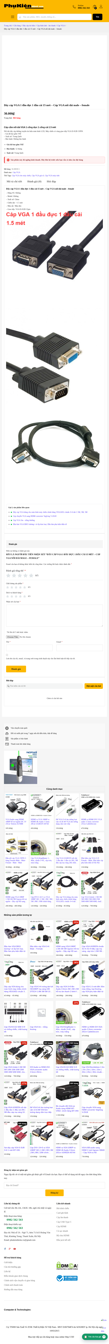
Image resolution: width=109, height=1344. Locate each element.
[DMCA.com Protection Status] (67, 1265)
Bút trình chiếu (62, 1208)
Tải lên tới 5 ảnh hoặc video (17, 632)
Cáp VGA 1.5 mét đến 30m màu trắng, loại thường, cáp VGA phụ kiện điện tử (93, 988)
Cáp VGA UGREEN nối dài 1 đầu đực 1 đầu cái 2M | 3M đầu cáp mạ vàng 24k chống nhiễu (15, 1110)
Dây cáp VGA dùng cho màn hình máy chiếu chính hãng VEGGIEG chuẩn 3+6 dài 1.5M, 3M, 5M (50, 512)
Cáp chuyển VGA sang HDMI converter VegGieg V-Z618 (34, 516)
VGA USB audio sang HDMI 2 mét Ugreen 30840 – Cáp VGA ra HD (93, 1150)
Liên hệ (7, 1271)
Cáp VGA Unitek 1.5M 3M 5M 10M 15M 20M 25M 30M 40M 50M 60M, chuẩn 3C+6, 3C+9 (15, 1069)
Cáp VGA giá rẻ (38, 176)
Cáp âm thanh (62, 1217)
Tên (8, 642)
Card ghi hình (62, 1213)
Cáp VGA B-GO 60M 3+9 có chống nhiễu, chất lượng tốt (15, 1029)
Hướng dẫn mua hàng (13, 1289)
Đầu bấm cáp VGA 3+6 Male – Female (39, 947)
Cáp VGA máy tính (52, 176)
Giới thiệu (8, 1262)
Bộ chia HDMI (62, 1235)
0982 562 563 (15, 1219)
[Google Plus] (9, 1249)
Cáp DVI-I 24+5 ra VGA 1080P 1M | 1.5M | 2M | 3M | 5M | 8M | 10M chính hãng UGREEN (41, 1150)
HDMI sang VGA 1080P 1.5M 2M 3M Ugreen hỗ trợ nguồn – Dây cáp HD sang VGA (67, 948)
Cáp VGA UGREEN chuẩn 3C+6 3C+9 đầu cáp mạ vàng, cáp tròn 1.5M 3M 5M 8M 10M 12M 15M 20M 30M (93, 948)
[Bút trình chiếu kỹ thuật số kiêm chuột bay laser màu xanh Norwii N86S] (20, 767)
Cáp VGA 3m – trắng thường (38, 1028)
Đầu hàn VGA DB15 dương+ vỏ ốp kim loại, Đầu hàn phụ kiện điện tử (40, 524)
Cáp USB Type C (64, 1222)
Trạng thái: (8, 118)
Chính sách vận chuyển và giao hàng (19, 1280)
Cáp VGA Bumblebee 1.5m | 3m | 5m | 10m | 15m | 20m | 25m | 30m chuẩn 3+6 (93, 1069)
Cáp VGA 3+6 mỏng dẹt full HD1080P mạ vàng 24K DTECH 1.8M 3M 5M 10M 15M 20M (41, 989)
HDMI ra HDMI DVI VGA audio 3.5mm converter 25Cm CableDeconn (92, 1029)
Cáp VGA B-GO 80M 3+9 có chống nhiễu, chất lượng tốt (67, 1069)
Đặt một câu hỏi (94, 686)
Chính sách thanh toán (13, 1285)
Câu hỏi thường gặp (12, 1267)
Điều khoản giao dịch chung (16, 1276)
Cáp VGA (16, 172)
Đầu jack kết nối (63, 1240)
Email (59, 642)
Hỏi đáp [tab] (51, 181)
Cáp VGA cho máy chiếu (21, 176)
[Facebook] (5, 1249)
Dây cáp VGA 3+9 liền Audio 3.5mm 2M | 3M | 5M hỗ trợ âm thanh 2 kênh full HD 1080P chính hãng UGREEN (67, 989)
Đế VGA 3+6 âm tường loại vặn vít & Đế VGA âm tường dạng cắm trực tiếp (41, 1109)
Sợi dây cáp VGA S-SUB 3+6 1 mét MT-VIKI (14, 1149)
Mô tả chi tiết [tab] (14, 181)
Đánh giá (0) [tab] (34, 181)
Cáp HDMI (61, 1226)
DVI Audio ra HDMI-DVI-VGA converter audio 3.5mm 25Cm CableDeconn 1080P (40, 1069)
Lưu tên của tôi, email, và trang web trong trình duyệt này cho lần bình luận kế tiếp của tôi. (40, 659)
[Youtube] (14, 1249)
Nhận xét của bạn (13, 602)
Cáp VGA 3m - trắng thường (24, 520)
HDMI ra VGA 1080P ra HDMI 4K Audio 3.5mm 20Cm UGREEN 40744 (66, 1150)
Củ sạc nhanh (62, 1231)
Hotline (80, 6)
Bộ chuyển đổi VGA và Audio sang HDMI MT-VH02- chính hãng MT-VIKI (67, 1108)
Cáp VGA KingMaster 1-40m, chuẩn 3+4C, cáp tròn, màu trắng (66, 1029)
